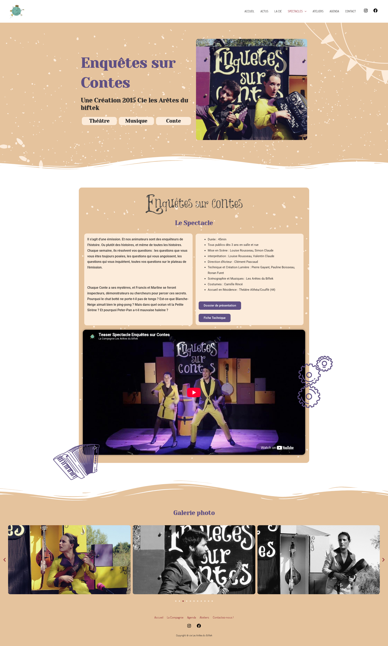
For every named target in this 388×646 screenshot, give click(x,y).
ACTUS (264, 11)
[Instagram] (365, 12)
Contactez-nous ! (223, 617)
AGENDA (334, 11)
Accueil (158, 617)
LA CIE (278, 11)
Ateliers (204, 617)
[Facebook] (375, 12)
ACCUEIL (249, 11)
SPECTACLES (295, 11)
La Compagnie (175, 617)
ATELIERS (318, 11)
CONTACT (350, 11)
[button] (4, 559)
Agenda (191, 617)
